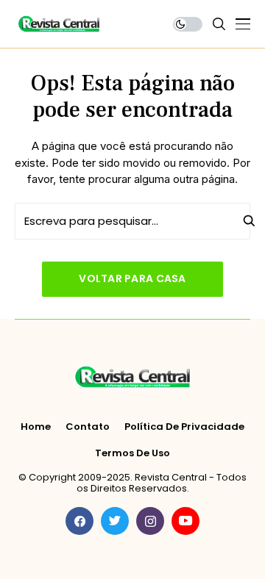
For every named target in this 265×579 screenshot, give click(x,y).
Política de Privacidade (184, 427)
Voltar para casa (132, 278)
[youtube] (185, 521)
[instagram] (150, 521)
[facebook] (79, 521)
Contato (88, 427)
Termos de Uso (132, 453)
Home (36, 427)
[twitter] (115, 521)
